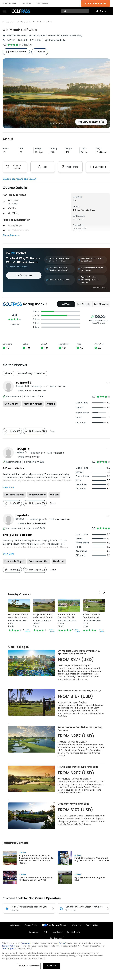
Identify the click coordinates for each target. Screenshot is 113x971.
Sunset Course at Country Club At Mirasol (91, 617)
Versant (26, 943)
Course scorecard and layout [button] (19, 179)
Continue (51, 965)
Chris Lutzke (78, 231)
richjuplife (22, 449)
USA (21, 22)
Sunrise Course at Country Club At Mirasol (67, 617)
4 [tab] (59, 123)
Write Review (27, 630)
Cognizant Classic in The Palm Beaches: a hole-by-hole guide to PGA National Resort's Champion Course (36, 859)
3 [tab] (56, 123)
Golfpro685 (23, 382)
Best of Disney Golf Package (73, 803)
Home (5, 22)
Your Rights (8, 948)
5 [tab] (62, 123)
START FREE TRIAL (95, 3)
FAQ (45, 932)
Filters (8, 373)
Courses (13, 22)
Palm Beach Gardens (43, 22)
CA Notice (76, 925)
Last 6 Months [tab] (83, 304)
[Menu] (4, 11)
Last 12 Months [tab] (101, 304)
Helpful (14, 431)
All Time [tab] (66, 304)
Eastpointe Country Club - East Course (18, 616)
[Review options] (108, 383)
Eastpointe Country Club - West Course (43, 616)
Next (104, 592)
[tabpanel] (56, 93)
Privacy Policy (31, 925)
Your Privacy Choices (57, 925)
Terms (62, 943)
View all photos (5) (93, 121)
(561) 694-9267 (15, 40)
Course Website (57, 40)
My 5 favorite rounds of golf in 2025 (89, 878)
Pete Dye (77, 228)
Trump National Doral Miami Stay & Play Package (80, 729)
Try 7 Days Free (23, 275)
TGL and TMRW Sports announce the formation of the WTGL (35, 878)
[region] (56, 955)
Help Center (57, 932)
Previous (100, 592)
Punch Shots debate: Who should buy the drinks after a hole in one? (91, 859)
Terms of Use (92, 925)
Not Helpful (37, 431)
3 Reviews (27, 44)
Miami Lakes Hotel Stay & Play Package (79, 690)
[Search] (65, 11)
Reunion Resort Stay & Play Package (78, 766)
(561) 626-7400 (32, 40)
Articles (22, 852)
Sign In (103, 11)
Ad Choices (15, 925)
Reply (53, 431)
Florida (29, 22)
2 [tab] (53, 123)
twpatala (22, 515)
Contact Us (33, 932)
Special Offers (73, 932)
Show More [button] (9, 235)
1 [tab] (51, 123)
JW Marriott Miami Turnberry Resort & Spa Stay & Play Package (79, 652)
